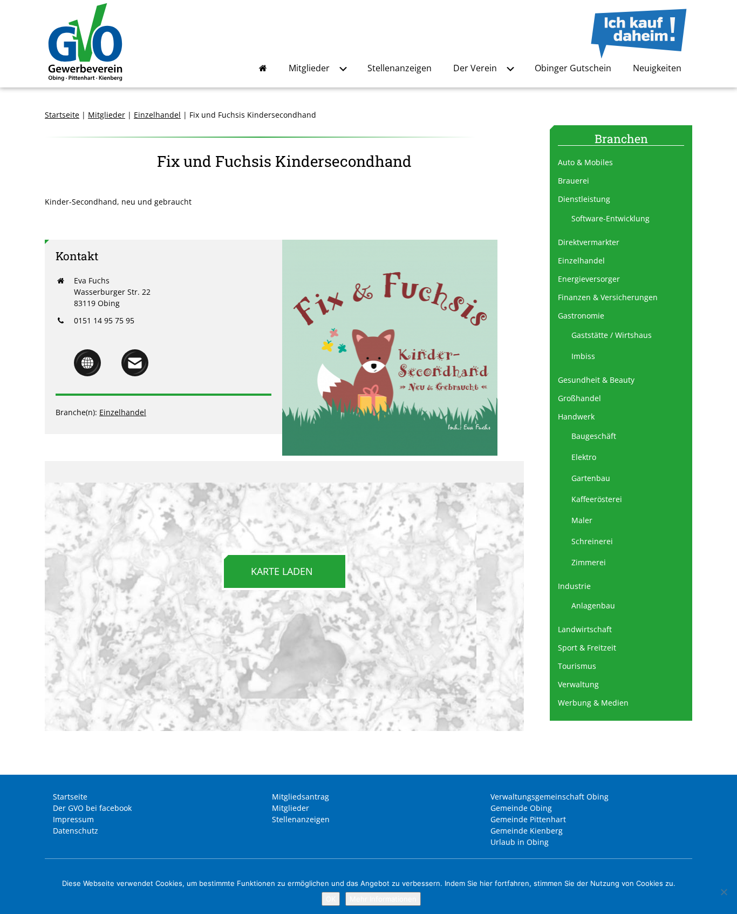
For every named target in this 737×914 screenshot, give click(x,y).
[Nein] (723, 891)
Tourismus (577, 666)
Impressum (73, 819)
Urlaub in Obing (519, 842)
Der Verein (475, 68)
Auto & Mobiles (585, 162)
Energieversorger (589, 279)
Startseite (62, 115)
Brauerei (573, 180)
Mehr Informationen (383, 899)
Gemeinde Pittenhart (528, 819)
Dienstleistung (584, 199)
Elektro (583, 457)
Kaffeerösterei (596, 499)
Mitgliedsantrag (300, 796)
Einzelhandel (157, 115)
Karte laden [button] (282, 571)
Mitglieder (309, 68)
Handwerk (576, 416)
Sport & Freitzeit (587, 647)
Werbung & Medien (593, 703)
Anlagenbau (593, 605)
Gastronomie (581, 315)
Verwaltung (578, 684)
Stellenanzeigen (399, 68)
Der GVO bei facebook (92, 808)
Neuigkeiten (657, 68)
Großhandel (579, 398)
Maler (581, 520)
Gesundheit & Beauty (596, 380)
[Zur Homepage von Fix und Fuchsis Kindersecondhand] (87, 373)
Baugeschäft (593, 436)
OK (331, 899)
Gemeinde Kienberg (526, 830)
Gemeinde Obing (521, 808)
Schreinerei (592, 541)
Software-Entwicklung (610, 218)
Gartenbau (590, 478)
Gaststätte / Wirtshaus (611, 335)
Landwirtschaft (585, 629)
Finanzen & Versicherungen (608, 297)
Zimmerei (588, 562)
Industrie (574, 586)
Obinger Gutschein (573, 68)
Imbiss (583, 356)
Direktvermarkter (588, 242)
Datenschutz (75, 830)
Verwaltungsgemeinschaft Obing (549, 796)
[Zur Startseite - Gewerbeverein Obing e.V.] (85, 82)
